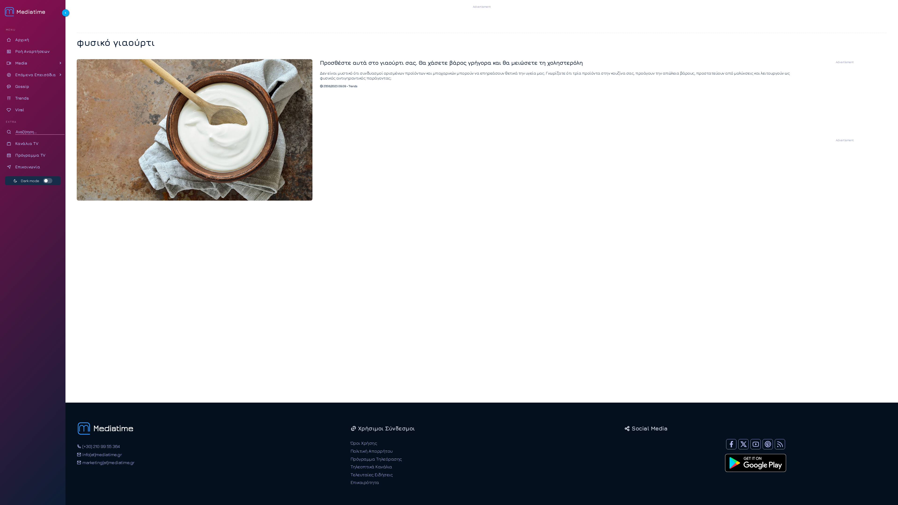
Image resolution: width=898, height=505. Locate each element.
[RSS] (780, 444)
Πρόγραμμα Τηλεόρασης (376, 459)
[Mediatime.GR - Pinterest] (768, 444)
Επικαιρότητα (365, 482)
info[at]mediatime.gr (101, 454)
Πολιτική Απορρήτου (372, 451)
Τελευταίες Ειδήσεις (372, 474)
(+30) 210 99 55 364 (100, 446)
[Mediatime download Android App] (756, 475)
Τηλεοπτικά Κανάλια (371, 466)
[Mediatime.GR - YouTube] (755, 444)
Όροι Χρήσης (364, 443)
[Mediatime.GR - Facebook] (731, 444)
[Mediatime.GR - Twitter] (743, 444)
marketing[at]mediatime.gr (107, 462)
